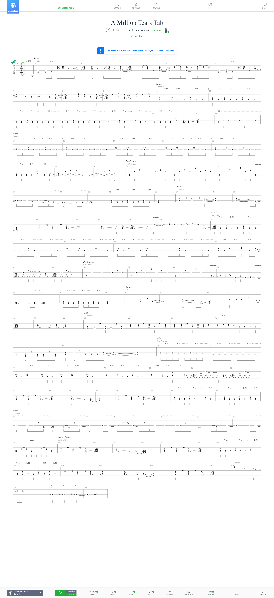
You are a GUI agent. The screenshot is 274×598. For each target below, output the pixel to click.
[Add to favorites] (108, 30)
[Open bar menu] (32, 77)
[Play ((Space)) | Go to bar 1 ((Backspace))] (60, 593)
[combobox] (123, 30)
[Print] (166, 30)
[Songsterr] (13, 7)
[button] (13, 62)
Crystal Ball (137, 35)
